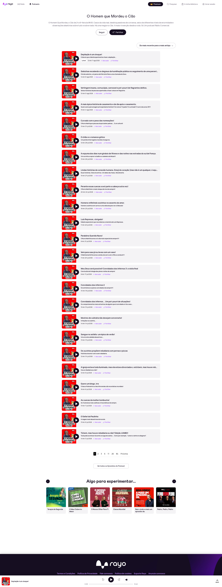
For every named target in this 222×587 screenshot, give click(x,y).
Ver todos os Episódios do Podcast (111, 466)
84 (117, 454)
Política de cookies (123, 573)
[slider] (89, 584)
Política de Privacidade (87, 573)
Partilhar (119, 32)
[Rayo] (111, 564)
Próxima (124, 454)
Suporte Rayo (140, 573)
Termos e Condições (66, 573)
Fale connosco (106, 573)
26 (113, 454)
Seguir (102, 32)
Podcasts (35, 4)
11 (108, 454)
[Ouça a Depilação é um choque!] (111, 579)
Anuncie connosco (156, 573)
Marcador (106, 61)
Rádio (22, 4)
